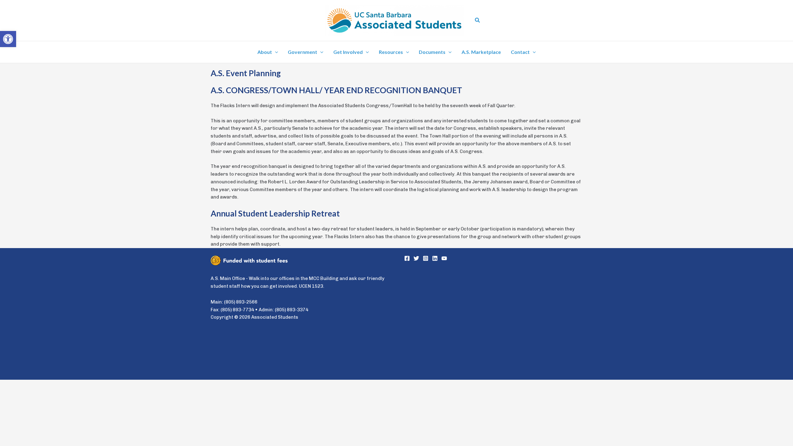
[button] (477, 20)
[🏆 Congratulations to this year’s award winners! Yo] (448, 293)
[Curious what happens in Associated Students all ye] (448, 345)
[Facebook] (407, 258)
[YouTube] (444, 258)
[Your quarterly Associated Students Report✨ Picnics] (539, 345)
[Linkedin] (435, 258)
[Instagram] (425, 258)
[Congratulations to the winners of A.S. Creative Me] (539, 293)
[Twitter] (416, 258)
